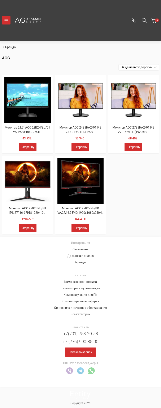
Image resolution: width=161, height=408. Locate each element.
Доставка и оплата (80, 255)
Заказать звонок (80, 352)
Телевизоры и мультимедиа (80, 288)
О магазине (80, 249)
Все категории (80, 314)
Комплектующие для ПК (80, 294)
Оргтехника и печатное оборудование (80, 307)
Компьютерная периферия (80, 301)
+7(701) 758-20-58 (80, 333)
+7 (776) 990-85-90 (80, 341)
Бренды (10, 47)
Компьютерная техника (80, 281)
